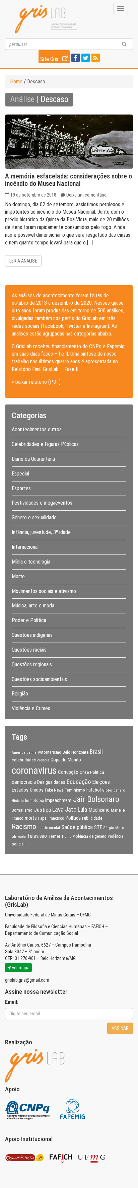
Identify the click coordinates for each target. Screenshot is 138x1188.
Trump (67, 836)
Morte (18, 576)
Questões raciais (29, 650)
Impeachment (58, 800)
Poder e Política (29, 620)
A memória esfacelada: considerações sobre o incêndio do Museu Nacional (68, 180)
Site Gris (50, 59)
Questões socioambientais (39, 679)
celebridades (24, 759)
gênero (119, 790)
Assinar (120, 1028)
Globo (107, 790)
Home (16, 81)
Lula (82, 809)
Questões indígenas (32, 635)
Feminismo (75, 790)
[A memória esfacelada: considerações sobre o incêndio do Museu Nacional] (69, 142)
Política (73, 818)
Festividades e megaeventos (42, 503)
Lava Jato (64, 809)
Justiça (42, 809)
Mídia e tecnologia (31, 562)
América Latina (24, 752)
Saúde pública (77, 827)
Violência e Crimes (31, 708)
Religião (20, 693)
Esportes (21, 488)
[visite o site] (28, 1108)
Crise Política (92, 772)
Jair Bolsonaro (96, 799)
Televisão (37, 836)
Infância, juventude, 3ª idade (41, 532)
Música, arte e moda (33, 605)
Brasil (96, 751)
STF (98, 827)
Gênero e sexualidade (34, 517)
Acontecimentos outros (37, 429)
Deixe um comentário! (87, 195)
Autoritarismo (49, 752)
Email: (11, 1002)
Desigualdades (51, 782)
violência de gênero (90, 836)
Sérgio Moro (113, 827)
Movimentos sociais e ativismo (44, 591)
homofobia (34, 800)
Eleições (101, 782)
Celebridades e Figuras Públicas (45, 444)
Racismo (24, 826)
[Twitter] (85, 58)
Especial (20, 473)
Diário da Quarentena (33, 459)
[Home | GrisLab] (46, 19)
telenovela (19, 836)
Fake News (54, 790)
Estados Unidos (28, 790)
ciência (43, 760)
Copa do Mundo (66, 760)
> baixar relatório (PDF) (36, 382)
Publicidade (92, 818)
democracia (24, 782)
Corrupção (68, 772)
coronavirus (34, 770)
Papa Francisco (51, 818)
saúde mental (49, 827)
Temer (54, 836)
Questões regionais (32, 664)
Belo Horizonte (75, 752)
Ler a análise (23, 261)
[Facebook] (75, 58)
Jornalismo (22, 810)
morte (31, 818)
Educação (79, 781)
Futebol (93, 790)
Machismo (99, 810)
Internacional (25, 547)
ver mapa (20, 967)
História (18, 801)
